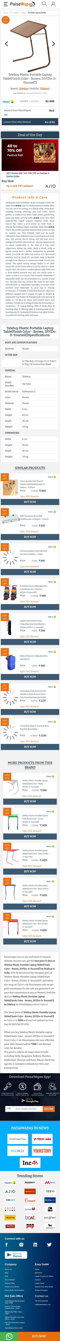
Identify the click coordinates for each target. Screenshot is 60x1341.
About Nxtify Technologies (14, 1290)
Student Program (41, 1290)
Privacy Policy (10, 1283)
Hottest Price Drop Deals (44, 1287)
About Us (8, 1269)
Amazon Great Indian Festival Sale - (13, 1307)
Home (37, 1269)
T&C (6, 115)
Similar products (30, 468)
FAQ (6, 1276)
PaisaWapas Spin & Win (14, 1328)
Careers (38, 1280)
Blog (6, 1273)
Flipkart (45, 88)
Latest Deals (39, 1283)
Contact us (41, 1296)
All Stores (38, 1273)
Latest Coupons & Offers (44, 1276)
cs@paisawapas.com (42, 1304)
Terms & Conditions (12, 1287)
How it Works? (10, 1280)
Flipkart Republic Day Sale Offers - (14, 1318)
